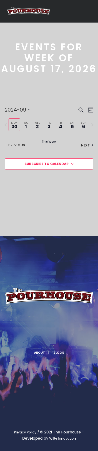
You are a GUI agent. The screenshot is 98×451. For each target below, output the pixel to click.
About (39, 352)
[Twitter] (43, 338)
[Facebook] (31, 338)
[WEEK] (89, 110)
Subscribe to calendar (46, 163)
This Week (49, 142)
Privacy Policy (25, 432)
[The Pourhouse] (28, 11)
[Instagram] (54, 338)
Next (85, 145)
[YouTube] (66, 338)
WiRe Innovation (62, 438)
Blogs (59, 352)
